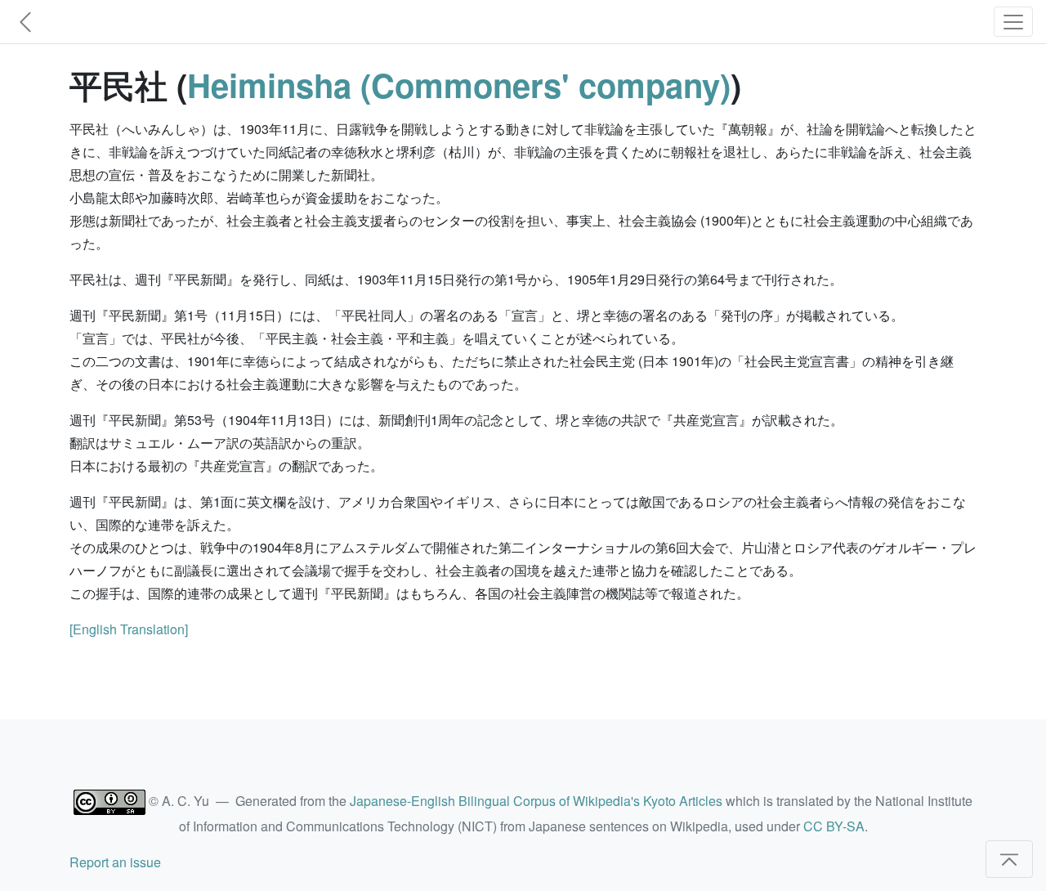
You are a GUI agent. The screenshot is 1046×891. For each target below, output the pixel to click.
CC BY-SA (834, 826)
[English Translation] (128, 629)
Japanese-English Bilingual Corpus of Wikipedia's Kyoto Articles (536, 800)
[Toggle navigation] (1013, 22)
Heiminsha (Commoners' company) (459, 84)
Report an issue (115, 862)
